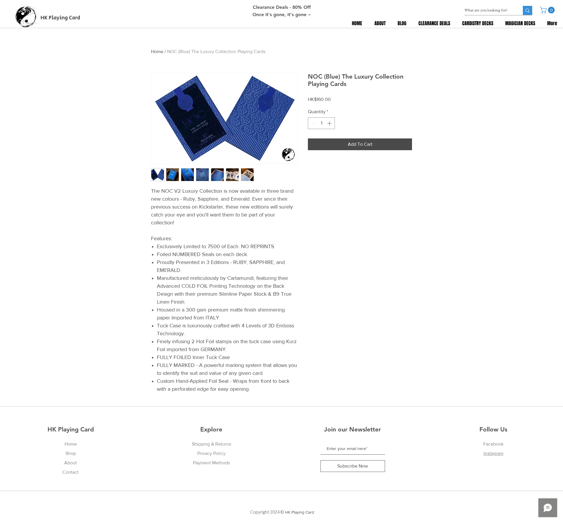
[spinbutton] (321, 123)
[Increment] (330, 123)
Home (157, 51)
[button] (548, 10)
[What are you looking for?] (527, 10)
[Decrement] (313, 123)
